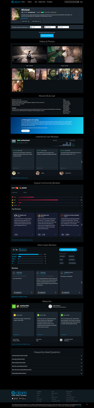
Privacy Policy (78, 406)
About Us (38, 393)
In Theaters (68, 393)
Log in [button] (81, 2)
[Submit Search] (78, 2)
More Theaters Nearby (70, 397)
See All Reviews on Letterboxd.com (20, 178)
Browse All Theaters (70, 399)
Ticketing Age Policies (55, 401)
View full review (16, 334)
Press (38, 397)
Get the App (39, 401)
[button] (35, 27)
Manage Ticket (54, 397)
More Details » (24, 18)
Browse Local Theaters (47, 35)
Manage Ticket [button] (41, 2)
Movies (23, 2)
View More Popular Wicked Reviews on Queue (22, 240)
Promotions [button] (49, 2)
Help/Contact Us (54, 393)
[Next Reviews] (81, 162)
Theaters (29, 2)
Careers (38, 395)
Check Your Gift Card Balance (72, 401)
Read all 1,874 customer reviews (19, 296)
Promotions (53, 399)
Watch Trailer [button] (25, 21)
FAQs (52, 395)
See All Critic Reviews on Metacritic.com (21, 344)
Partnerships (39, 399)
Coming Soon (69, 395)
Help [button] (36, 2)
